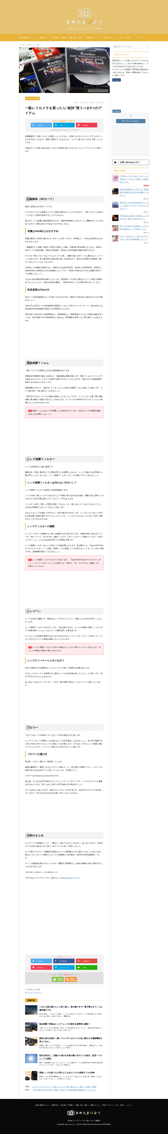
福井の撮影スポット (27, 37)
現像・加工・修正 (75, 37)
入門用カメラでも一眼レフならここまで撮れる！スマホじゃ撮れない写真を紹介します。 (134, 179)
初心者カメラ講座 (59, 37)
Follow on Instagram (132, 121)
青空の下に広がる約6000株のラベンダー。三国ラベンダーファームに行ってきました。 (134, 205)
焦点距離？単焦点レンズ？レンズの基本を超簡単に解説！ (64, 1024)
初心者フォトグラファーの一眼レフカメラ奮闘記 (84, 1121)
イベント (141, 37)
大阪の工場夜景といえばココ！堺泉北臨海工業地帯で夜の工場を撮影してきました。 (134, 192)
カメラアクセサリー (34, 992)
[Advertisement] (45, 173)
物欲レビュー (92, 37)
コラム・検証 (125, 37)
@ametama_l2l (66, 878)
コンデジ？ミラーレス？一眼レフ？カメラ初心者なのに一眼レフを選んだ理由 (64, 1087)
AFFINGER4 (106, 1124)
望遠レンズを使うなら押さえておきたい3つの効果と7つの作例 (67, 1073)
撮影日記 (43, 37)
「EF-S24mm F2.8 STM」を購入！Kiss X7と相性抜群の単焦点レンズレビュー (64, 1090)
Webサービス (108, 37)
